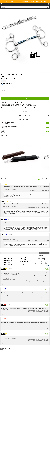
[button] (25, 1)
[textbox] (20, 253)
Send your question (44, 252)
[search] (24, 7)
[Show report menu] (47, 284)
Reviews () (3, 84)
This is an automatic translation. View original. (8, 189)
